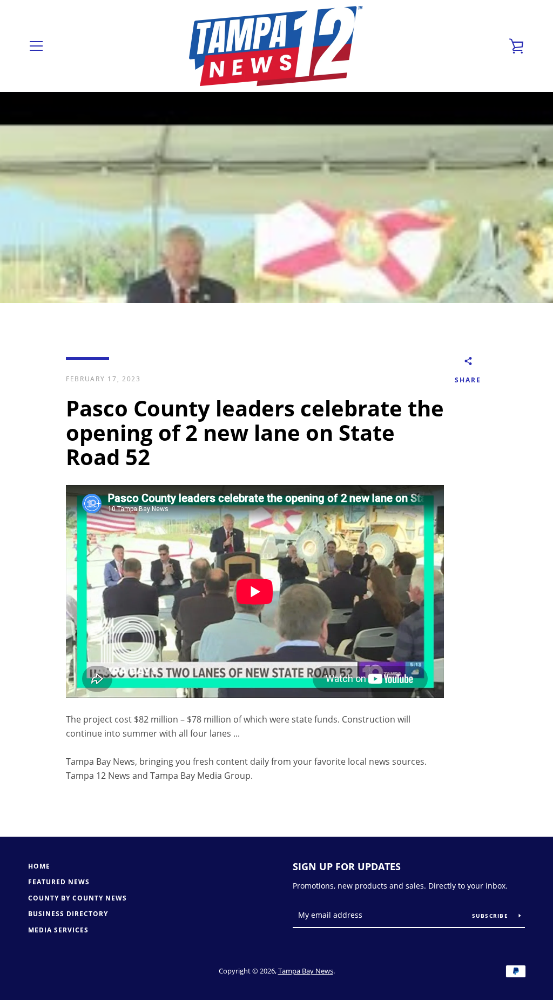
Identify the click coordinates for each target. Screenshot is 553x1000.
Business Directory (68, 913)
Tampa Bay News (305, 971)
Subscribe (491, 915)
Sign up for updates (347, 866)
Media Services (58, 930)
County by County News (77, 898)
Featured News (59, 881)
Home (39, 866)
